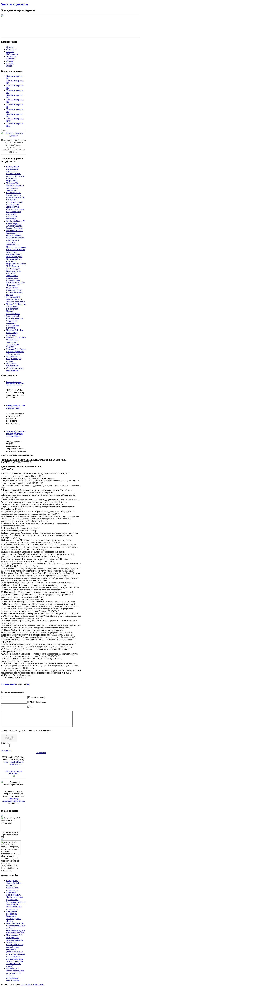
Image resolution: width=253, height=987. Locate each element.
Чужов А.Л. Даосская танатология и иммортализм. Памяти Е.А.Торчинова (16, 309)
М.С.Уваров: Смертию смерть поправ (13, 358)
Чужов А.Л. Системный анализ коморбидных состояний (14, 945)
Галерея (9, 63)
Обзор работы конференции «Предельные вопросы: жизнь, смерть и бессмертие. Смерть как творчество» (15, 173)
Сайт (30, 707)
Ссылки (9, 61)
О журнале (11, 49)
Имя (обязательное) (36, 697)
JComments (41, 753)
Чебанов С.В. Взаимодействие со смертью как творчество (15, 186)
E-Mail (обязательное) (37, 702)
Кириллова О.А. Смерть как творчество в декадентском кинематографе (13, 275)
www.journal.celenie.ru (13, 762)
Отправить (6, 750)
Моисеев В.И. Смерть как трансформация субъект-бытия (16, 351)
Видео (9, 66)
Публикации (12, 54)
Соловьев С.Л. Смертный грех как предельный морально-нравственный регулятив (15, 322)
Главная (9, 47)
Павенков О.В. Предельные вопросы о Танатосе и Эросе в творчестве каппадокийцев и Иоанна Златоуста (16, 251)
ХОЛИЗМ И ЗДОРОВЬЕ (32, 985)
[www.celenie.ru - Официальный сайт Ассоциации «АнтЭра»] (14, 776)
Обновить (5, 743)
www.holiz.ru (15, 764)
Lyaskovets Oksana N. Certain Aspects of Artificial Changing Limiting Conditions (15, 224)
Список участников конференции (15, 369)
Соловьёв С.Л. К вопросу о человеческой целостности (13, 886)
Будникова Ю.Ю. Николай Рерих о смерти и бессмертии (15, 299)
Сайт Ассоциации (13, 772)
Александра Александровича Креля (13, 799)
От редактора (12, 880)
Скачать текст (8, 684)
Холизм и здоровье (14, 4)
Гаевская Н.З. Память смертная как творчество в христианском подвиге (16, 342)
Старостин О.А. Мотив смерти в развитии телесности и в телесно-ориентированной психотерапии (15, 198)
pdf (28, 684)
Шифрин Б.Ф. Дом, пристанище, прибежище (15, 332)
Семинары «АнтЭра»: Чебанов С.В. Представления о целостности (16, 905)
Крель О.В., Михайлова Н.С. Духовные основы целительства (14, 896)
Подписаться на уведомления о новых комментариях (28, 731)
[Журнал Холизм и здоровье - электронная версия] (13, 135)
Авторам (10, 51)
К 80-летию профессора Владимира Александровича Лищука (13, 916)
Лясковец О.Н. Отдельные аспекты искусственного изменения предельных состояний (15, 213)
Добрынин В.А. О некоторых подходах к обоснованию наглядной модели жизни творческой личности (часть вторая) (15, 959)
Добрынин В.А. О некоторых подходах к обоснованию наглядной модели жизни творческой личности (16, 434)
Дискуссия (11, 56)
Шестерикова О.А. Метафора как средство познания (14, 937)
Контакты (10, 59)
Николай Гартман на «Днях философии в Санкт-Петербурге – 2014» (15, 407)
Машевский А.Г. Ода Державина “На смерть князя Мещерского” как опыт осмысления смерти (15, 289)
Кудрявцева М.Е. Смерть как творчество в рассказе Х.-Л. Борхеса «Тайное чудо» (16, 264)
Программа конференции (12, 364)
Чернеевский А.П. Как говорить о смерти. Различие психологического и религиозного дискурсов (15, 236)
